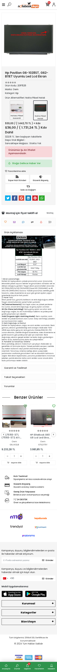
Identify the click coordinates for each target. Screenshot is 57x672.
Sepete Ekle (15, 462)
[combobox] (5, 578)
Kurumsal (28, 603)
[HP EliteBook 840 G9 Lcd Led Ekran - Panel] (42, 416)
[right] (53, 435)
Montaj (50, 213)
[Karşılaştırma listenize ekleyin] (33, 222)
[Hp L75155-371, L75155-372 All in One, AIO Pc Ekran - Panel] (14, 416)
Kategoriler (28, 612)
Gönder (49, 560)
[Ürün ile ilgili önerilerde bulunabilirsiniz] (51, 222)
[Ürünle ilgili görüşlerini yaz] (24, 222)
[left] (3, 435)
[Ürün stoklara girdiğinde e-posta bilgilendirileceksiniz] (41, 222)
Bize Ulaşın (28, 621)
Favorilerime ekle (17, 171)
